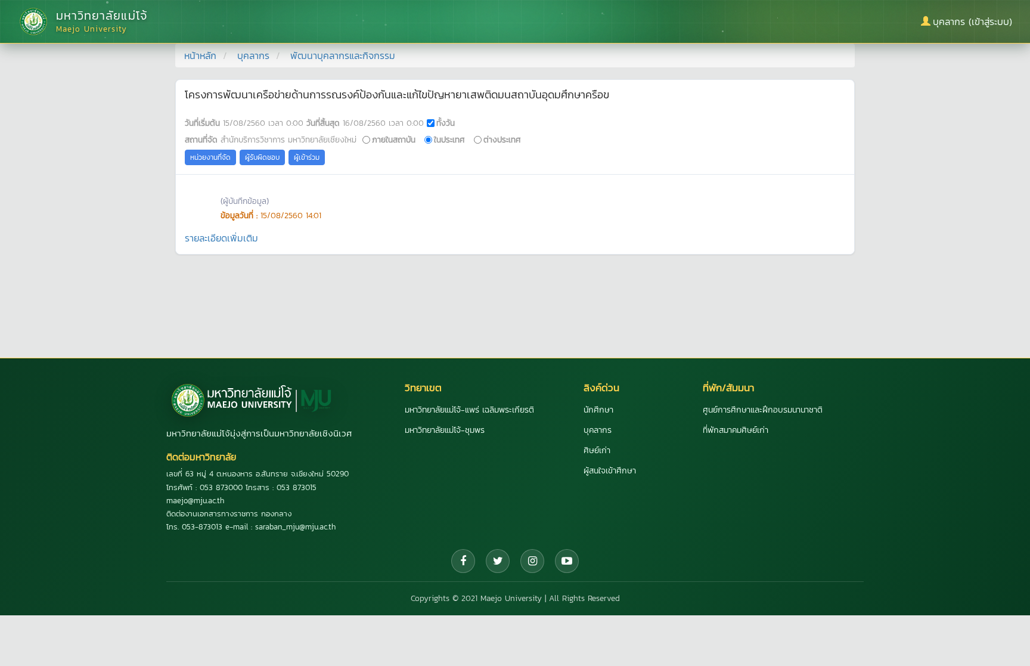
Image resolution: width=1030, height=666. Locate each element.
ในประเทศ (449, 139)
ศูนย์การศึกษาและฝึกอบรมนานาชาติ (763, 410)
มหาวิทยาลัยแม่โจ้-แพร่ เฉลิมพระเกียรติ (469, 410)
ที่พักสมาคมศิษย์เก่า (735, 430)
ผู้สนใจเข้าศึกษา (610, 470)
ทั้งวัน (445, 123)
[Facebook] (463, 561)
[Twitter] (498, 561)
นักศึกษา (598, 410)
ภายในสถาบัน (393, 139)
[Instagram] (532, 561)
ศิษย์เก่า (597, 450)
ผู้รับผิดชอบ (262, 157)
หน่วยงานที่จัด (210, 157)
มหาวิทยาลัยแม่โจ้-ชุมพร (445, 430)
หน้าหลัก (200, 55)
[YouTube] (567, 561)
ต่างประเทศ (502, 139)
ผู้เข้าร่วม (306, 157)
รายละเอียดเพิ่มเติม (221, 238)
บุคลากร (253, 55)
